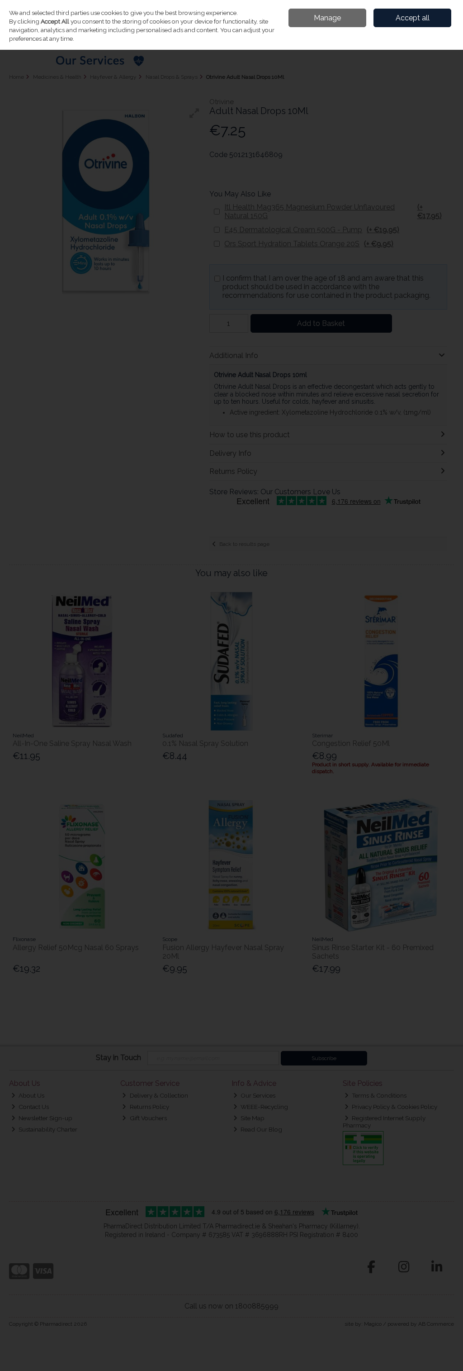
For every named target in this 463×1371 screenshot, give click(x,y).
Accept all (413, 18)
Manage (327, 18)
